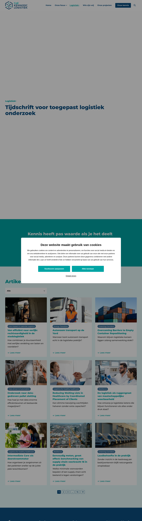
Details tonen (71, 276)
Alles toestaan (88, 269)
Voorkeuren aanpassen (54, 269)
